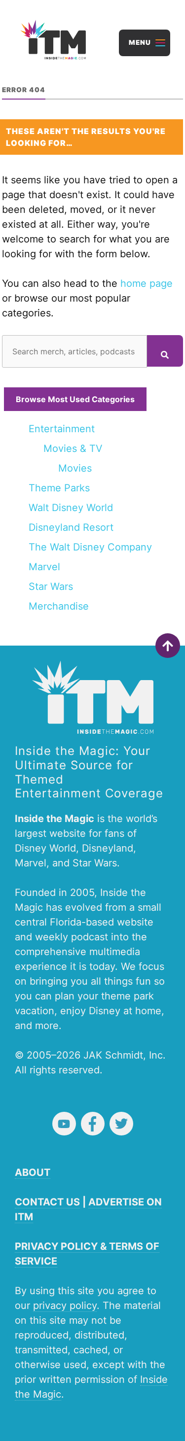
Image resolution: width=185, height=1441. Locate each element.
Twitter (121, 1123)
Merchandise (59, 606)
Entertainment (62, 429)
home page (146, 283)
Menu (140, 42)
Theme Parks (59, 488)
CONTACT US (47, 1202)
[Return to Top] (167, 645)
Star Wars (51, 586)
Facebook (93, 1123)
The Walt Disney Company (90, 547)
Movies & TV (73, 448)
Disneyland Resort (71, 527)
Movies (75, 468)
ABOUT (32, 1172)
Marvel (44, 567)
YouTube (64, 1123)
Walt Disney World (71, 508)
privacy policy (65, 1305)
